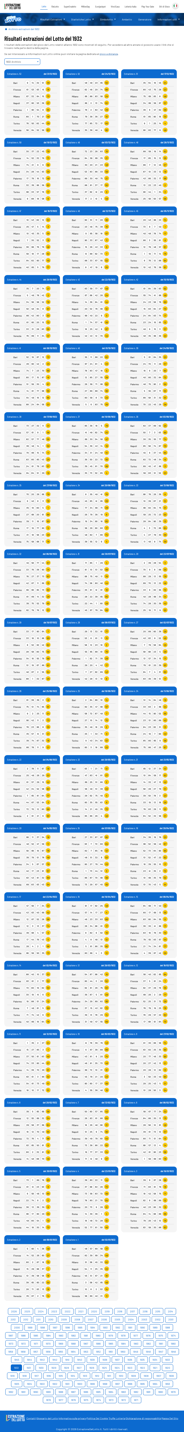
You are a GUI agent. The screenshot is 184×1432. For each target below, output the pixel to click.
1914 (73, 1375)
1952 (98, 1351)
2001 (170, 1319)
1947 (160, 1351)
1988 (167, 1327)
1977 (135, 1335)
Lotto (44, 6)
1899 (92, 1383)
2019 (107, 1311)
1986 (23, 1335)
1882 (136, 1391)
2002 (158, 1319)
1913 (85, 1375)
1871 (136, 1400)
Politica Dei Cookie (97, 1418)
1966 (98, 1343)
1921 (155, 1367)
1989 (155, 1327)
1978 (123, 1335)
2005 (117, 1319)
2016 (145, 1311)
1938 (104, 1359)
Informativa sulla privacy (72, 1418)
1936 (129, 1359)
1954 (73, 1351)
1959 (10, 1351)
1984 (48, 1335)
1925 (104, 1367)
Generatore (144, 19)
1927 (79, 1367)
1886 (85, 1391)
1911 (109, 1375)
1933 (167, 1359)
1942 (54, 1359)
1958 (23, 1351)
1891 (23, 1391)
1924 (117, 1367)
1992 (117, 1327)
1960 (173, 1343)
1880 (160, 1391)
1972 (23, 1343)
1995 (80, 1327)
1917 (36, 1375)
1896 (130, 1383)
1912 (97, 1375)
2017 (132, 1311)
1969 (60, 1343)
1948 (148, 1351)
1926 (91, 1367)
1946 (173, 1351)
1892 (10, 1391)
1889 (48, 1391)
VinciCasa (115, 6)
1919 (12, 1375)
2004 (131, 1319)
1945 (16, 1359)
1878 (48, 1400)
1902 (54, 1383)
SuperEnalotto (70, 6)
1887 (73, 1391)
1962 (148, 1343)
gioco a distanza (108, 53)
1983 (61, 1335)
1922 (142, 1367)
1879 (173, 1391)
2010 (50, 1319)
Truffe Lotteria (117, 1418)
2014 (170, 1311)
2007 (90, 1319)
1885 (98, 1391)
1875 (86, 1400)
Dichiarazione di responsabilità (143, 1418)
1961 (161, 1343)
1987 (10, 1335)
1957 (35, 1351)
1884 (110, 1391)
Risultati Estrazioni (51, 19)
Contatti (31, 1418)
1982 (73, 1335)
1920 (167, 1367)
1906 (171, 1375)
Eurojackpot (100, 6)
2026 (14, 1311)
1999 (30, 1327)
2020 (94, 1311)
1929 (53, 1367)
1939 (92, 1359)
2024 (41, 1311)
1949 (135, 1351)
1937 (117, 1359)
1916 (48, 1375)
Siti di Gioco (164, 6)
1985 (35, 1335)
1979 (110, 1335)
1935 (142, 1359)
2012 (25, 1319)
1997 (55, 1327)
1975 (160, 1335)
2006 (104, 1319)
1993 (105, 1327)
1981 (86, 1335)
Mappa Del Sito (169, 1418)
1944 (29, 1359)
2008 (77, 1319)
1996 (67, 1327)
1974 (173, 1335)
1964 (123, 1343)
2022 (67, 1311)
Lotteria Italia (130, 6)
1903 (42, 1383)
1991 (130, 1327)
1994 (92, 1327)
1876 (73, 1400)
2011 (38, 1319)
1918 (24, 1375)
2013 (13, 1319)
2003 (144, 1319)
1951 (111, 1351)
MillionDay (85, 6)
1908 (146, 1375)
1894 (155, 1383)
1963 (136, 1343)
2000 (17, 1327)
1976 (148, 1335)
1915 (61, 1375)
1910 (121, 1375)
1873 (111, 1400)
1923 (129, 1367)
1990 (142, 1327)
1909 (133, 1375)
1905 (16, 1383)
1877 (61, 1400)
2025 (27, 1311)
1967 (85, 1343)
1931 (29, 1367)
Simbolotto (106, 19)
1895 (142, 1383)
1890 (35, 1391)
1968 (73, 1343)
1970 (48, 1343)
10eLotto (55, 6)
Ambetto (127, 19)
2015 (157, 1311)
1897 (117, 1383)
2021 (80, 1311)
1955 (60, 1351)
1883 (123, 1391)
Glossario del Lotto (47, 1418)
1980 (98, 1335)
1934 (154, 1359)
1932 (16, 1367)
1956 (48, 1351)
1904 (29, 1383)
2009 (64, 1319)
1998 (42, 1327)
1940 (79, 1359)
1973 (10, 1343)
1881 (148, 1391)
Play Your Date (147, 6)
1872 (123, 1400)
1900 (79, 1383)
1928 (66, 1367)
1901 (67, 1383)
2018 (119, 1311)
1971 (36, 1343)
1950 (122, 1351)
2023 (54, 1311)
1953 (85, 1351)
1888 (60, 1391)
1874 (98, 1400)
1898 (104, 1383)
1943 (42, 1359)
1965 (110, 1343)
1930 (41, 1367)
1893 (167, 1383)
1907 (158, 1375)
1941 (67, 1359)
